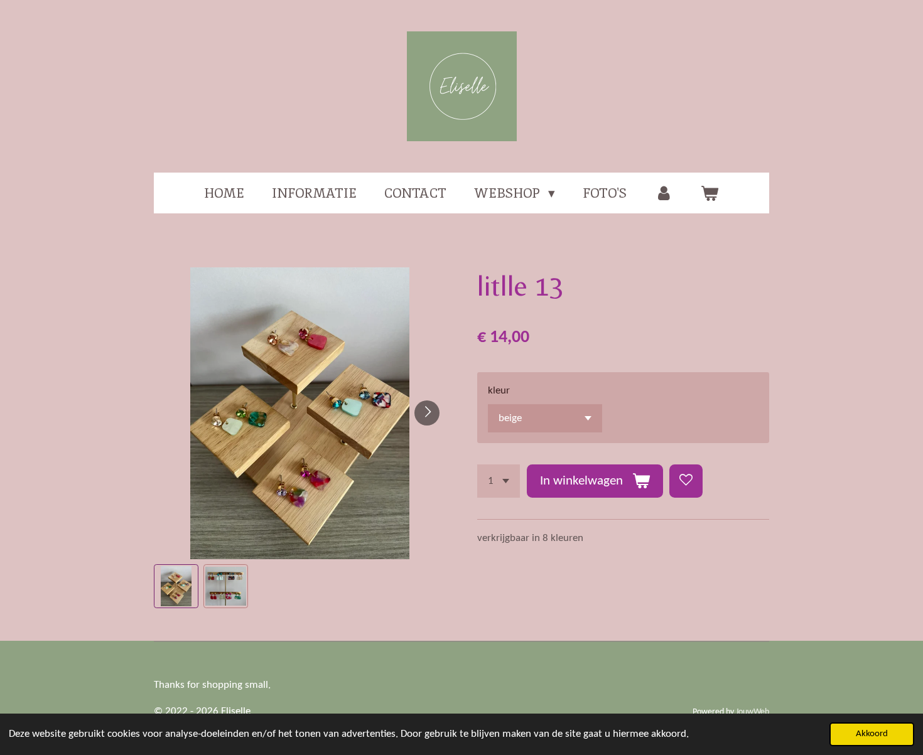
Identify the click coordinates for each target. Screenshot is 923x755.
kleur (499, 390)
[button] (176, 586)
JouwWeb (752, 712)
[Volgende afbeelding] (427, 413)
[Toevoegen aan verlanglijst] (686, 481)
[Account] (663, 193)
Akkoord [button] (872, 734)
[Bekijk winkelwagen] (710, 193)
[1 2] (498, 481)
